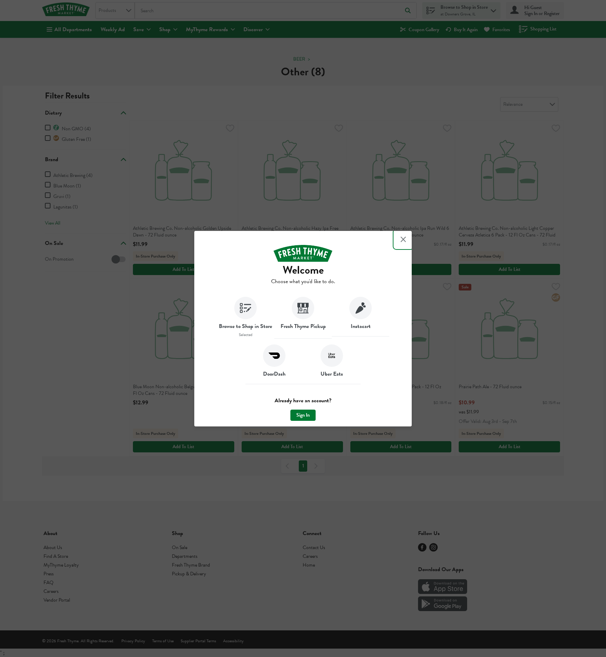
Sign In (303, 415)
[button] (245, 318)
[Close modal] (403, 239)
